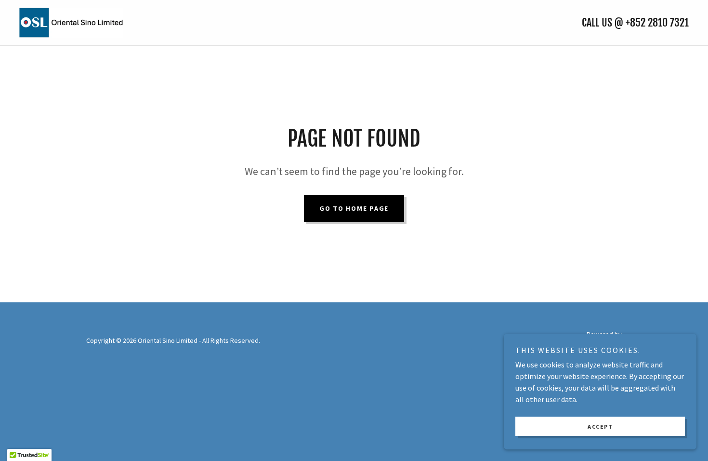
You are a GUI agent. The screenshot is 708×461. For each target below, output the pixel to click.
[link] (71, 22)
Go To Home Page (354, 208)
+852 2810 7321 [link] (657, 22)
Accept (600, 426)
